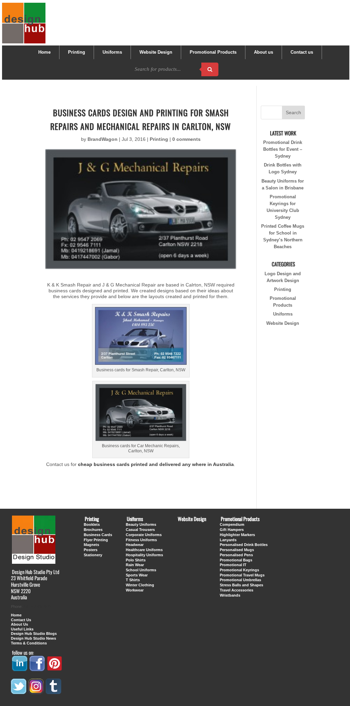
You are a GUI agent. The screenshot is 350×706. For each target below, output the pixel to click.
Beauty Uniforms (141, 524)
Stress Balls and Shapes (241, 585)
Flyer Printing (96, 540)
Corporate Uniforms (144, 535)
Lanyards (228, 540)
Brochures (93, 530)
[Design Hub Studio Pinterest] (55, 668)
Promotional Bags (236, 560)
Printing (76, 52)
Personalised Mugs (237, 550)
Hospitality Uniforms (144, 555)
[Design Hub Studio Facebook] (37, 668)
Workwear (135, 590)
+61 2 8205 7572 (37, 606)
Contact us (302, 52)
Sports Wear (137, 575)
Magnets (91, 545)
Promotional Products (213, 52)
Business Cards (98, 535)
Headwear (135, 545)
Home (44, 52)
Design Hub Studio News (33, 638)
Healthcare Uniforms (144, 550)
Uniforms (112, 52)
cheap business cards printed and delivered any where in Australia (156, 464)
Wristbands (230, 595)
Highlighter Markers (237, 535)
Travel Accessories (236, 590)
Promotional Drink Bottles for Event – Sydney (282, 149)
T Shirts (133, 580)
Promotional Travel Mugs (242, 575)
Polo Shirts (136, 560)
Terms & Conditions (29, 643)
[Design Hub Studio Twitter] (19, 691)
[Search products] (209, 69)
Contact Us (21, 620)
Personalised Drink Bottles (244, 545)
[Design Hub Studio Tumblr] (54, 691)
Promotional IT (233, 565)
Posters (90, 550)
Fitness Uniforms (141, 540)
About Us (19, 624)
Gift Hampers (232, 530)
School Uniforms (141, 570)
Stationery (93, 555)
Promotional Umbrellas (240, 580)
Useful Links (22, 629)
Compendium (232, 524)
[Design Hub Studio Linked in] (20, 668)
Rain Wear (135, 565)
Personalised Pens (236, 555)
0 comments (186, 139)
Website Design (155, 52)
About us (263, 52)
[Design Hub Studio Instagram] (36, 691)
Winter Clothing (140, 585)
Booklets (92, 524)
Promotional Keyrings (239, 570)
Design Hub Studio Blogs (34, 633)
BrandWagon (103, 139)
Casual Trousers (140, 530)
